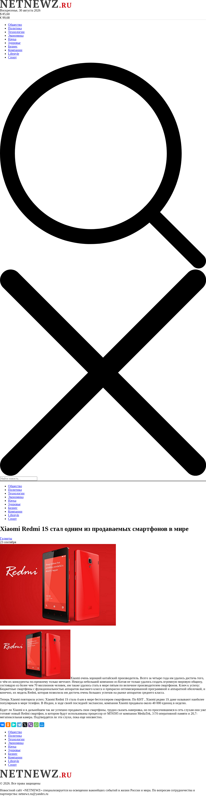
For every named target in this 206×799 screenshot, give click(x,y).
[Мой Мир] (41, 724)
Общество (15, 24)
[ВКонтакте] (2, 724)
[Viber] (30, 724)
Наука (12, 39)
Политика (15, 28)
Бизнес (13, 46)
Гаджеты (6, 538)
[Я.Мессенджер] (13, 724)
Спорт (12, 57)
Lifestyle (13, 53)
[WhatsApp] (36, 724)
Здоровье (14, 43)
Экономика (16, 35)
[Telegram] (19, 724)
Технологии (16, 32)
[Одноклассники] (8, 724)
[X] (25, 724)
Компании (15, 50)
